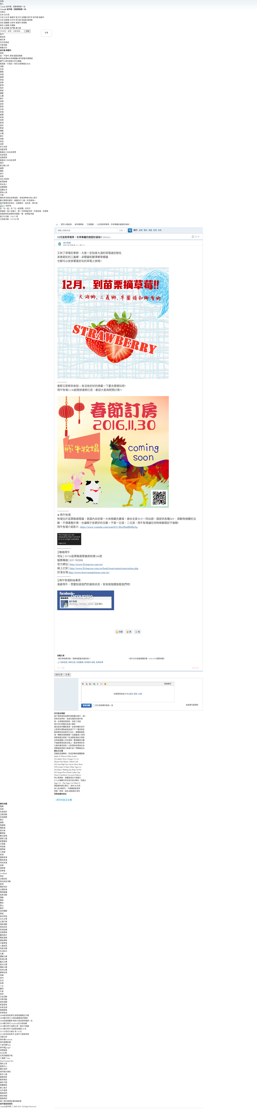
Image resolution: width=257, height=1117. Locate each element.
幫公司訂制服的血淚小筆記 (65, 724)
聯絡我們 (3, 1093)
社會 (2, 991)
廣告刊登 (3, 1082)
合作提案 (3, 1090)
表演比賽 (3, 959)
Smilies (105, 683)
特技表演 (3, 863)
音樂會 (2, 871)
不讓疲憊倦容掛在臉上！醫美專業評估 (69, 743)
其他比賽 (3, 970)
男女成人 (3, 184)
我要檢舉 (195, 668)
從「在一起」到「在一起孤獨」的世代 (15, 209)
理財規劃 (3, 924)
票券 (2, 107)
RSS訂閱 (3, 1053)
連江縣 (18, 28)
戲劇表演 (3, 857)
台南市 (12, 23)
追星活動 (3, 895)
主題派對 (3, 879)
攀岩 (2, 903)
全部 (2, 69)
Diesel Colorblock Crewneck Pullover (67, 775)
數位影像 (3, 836)
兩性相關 (3, 1002)
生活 (2, 981)
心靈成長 (3, 946)
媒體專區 (3, 1085)
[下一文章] (198, 236)
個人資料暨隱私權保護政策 (10, 1101)
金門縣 (12, 28)
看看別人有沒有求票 (8, 160)
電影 (2, 171)
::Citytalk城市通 (57, 224)
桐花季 (2, 40)
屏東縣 (24, 23)
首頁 (2, 53)
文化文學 (3, 919)
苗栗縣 (6, 20)
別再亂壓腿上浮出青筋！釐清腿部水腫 (69, 740)
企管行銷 (3, 922)
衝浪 (2, 908)
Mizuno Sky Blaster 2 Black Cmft (66, 762)
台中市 (12, 20)
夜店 (2, 88)
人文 (2, 986)
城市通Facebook (6, 1040)
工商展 (2, 852)
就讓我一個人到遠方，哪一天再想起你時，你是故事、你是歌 (24, 211)
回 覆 (68, 675)
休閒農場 (79, 662)
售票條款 (3, 1080)
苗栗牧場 (99, 662)
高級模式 (167, 684)
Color (86, 683)
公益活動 (3, 997)
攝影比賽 (3, 967)
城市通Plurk (5, 1045)
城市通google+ (5, 1048)
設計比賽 (3, 965)
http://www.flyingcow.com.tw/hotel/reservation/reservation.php (104, 568)
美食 (2, 176)
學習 (2, 91)
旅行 (2, 174)
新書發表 (3, 1005)
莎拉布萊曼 (4, 42)
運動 (2, 93)
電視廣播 (3, 892)
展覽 (2, 77)
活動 (2, 66)
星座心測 (3, 192)
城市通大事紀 (5, 1072)
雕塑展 (2, 833)
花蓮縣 (12, 25)
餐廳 (150, 230)
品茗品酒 (3, 1007)
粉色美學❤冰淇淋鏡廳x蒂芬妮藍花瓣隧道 (16, 58)
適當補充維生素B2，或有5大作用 (67, 786)
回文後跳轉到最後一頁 (104, 705)
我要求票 (3, 150)
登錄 (135, 694)
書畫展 (2, 825)
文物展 (2, 844)
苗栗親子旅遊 (89, 662)
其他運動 (3, 911)
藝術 (2, 989)
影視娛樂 (3, 182)
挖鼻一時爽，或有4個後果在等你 (67, 791)
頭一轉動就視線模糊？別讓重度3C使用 (69, 735)
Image (90, 683)
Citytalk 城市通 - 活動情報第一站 (12, 7)
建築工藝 (3, 839)
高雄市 (18, 23)
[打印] (193, 236)
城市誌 (8, 206)
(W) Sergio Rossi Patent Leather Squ (67, 772)
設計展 (2, 831)
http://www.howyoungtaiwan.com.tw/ (89, 572)
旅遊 (155, 230)
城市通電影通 (5, 1042)
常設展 (2, 847)
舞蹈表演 (3, 860)
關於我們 (3, 1069)
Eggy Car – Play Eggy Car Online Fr (67, 783)
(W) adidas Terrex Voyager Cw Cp (66, 759)
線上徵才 (3, 1088)
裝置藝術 (3, 841)
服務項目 (3, 1077)
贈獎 (2, 72)
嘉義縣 (6, 23)
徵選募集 (3, 1010)
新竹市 (30, 17)
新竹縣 (35, 17)
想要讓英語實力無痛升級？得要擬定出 (69, 748)
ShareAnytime (6, 1061)
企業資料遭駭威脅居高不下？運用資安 (69, 729)
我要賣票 (3, 158)
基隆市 (12, 17)
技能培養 (3, 948)
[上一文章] (196, 236)
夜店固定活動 (5, 881)
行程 (2, 195)
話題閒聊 (3, 187)
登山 (2, 906)
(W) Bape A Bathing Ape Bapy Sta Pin (67, 770)
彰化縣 (18, 20)
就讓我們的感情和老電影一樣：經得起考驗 (17, 214)
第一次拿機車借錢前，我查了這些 (67, 721)
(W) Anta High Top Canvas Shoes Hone (68, 764)
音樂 (2, 83)
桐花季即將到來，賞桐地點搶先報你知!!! (74, 659)
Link (94, 683)
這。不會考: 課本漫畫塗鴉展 (11, 56)
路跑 (2, 900)
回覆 (63, 668)
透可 (2, 163)
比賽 (2, 96)
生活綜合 (3, 951)
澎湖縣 (6, 28)
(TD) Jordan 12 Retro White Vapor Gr (67, 767)
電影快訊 (3, 887)
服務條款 (3, 1099)
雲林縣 (30, 20)
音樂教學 (3, 932)
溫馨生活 (3, 190)
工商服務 (90, 224)
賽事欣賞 (3, 973)
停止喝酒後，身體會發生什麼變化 (67, 778)
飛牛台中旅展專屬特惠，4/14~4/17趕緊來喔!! (147, 659)
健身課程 (3, 940)
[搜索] (129, 230)
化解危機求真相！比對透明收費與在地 (69, 746)
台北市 (6, 17)
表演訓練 (3, 930)
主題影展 (3, 890)
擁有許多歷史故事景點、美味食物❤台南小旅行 (18, 198)
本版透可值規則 (192, 705)
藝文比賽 (3, 962)
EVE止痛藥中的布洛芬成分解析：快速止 (70, 780)
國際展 (2, 849)
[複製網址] (106, 237)
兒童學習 (3, 943)
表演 (2, 80)
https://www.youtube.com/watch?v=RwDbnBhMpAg (109, 526)
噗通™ (5, 1058)
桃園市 (41, 17)
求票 (2, 144)
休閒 (2, 75)
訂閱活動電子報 (6, 1056)
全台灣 (6, 15)
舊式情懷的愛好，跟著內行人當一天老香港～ (18, 200)
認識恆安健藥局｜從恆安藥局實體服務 (69, 754)
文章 (121, 231)
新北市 (18, 17)
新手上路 (3, 1074)
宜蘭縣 (24, 17)
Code (101, 683)
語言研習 (3, 916)
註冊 (2, 1)
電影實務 (3, 938)
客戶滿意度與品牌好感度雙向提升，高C (70, 716)
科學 (2, 983)
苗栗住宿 (71, 662)
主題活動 (3, 814)
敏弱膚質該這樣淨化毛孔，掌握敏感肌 (69, 732)
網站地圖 (3, 1096)
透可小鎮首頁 (66, 224)
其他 (2, 104)
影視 (2, 85)
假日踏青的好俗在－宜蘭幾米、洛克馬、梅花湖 (18, 203)
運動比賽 (3, 956)
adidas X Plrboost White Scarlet (65, 756)
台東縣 (6, 25)
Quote (97, 683)
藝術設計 (3, 935)
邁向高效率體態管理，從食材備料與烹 (69, 727)
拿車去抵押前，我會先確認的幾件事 (68, 719)
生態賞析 (3, 812)
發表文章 (58, 675)
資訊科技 (3, 927)
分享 (46, 33)
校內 (2, 978)
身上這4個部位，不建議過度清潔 (67, 788)
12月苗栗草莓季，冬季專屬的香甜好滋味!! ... (114, 224)
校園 (2, 101)
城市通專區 (79, 224)
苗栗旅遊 (63, 662)
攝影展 (2, 828)
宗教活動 (3, 999)
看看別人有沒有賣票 (8, 152)
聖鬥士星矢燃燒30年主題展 (10, 61)
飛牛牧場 (66, 243)
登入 (2, 4)
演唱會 (2, 868)
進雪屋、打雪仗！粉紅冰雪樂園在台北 (15, 64)
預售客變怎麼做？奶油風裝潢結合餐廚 (69, 738)
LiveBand (3, 873)
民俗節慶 (3, 817)
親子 (2, 99)
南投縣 (24, 20)
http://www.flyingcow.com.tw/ (86, 564)
